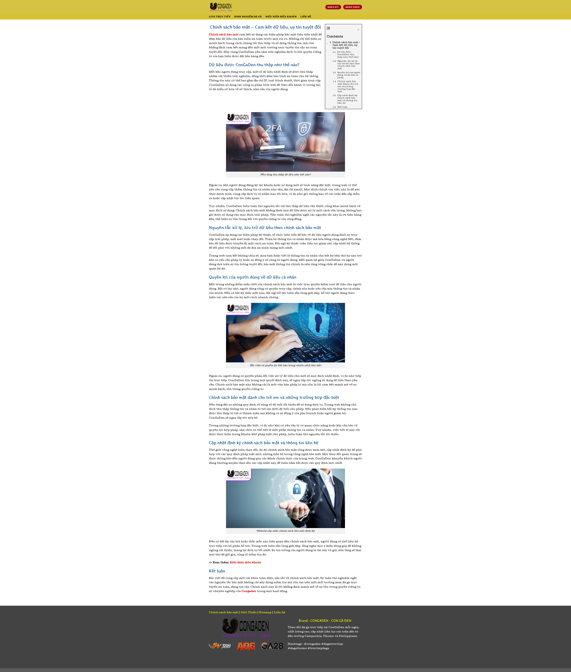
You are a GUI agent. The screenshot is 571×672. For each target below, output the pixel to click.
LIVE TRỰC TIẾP (219, 17)
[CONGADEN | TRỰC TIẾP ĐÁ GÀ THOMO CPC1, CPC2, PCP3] (221, 7)
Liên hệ (279, 612)
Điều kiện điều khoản (245, 562)
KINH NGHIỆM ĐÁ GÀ (248, 17)
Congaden (248, 591)
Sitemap (265, 612)
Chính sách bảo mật (223, 612)
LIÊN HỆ (305, 17)
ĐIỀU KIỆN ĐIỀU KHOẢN (281, 17)
